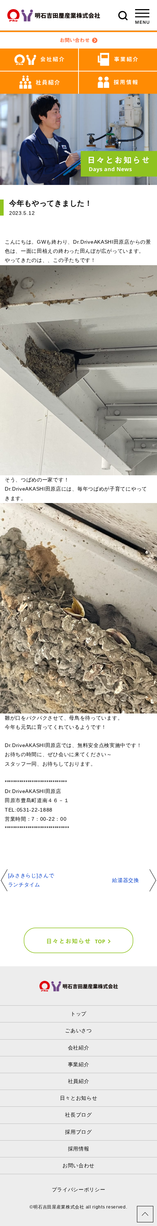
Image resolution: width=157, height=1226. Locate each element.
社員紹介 (78, 1081)
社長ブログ (78, 1115)
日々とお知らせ (78, 1098)
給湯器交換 (125, 880)
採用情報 (78, 1149)
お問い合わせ (78, 1165)
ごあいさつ (78, 1030)
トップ (78, 1014)
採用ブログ (78, 1132)
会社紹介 (78, 1048)
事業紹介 (78, 1064)
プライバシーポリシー (79, 1189)
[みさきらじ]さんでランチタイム (31, 880)
